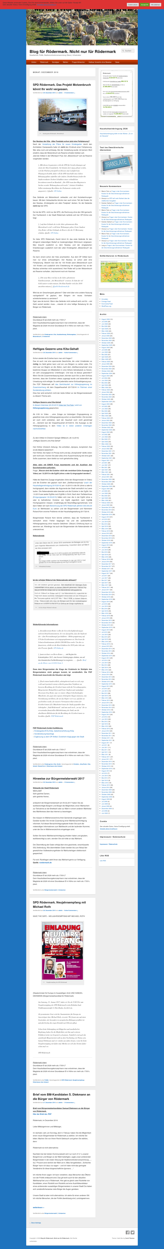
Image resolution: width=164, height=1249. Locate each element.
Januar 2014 (105, 674)
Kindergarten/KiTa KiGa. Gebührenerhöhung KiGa (54, 731)
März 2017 (105, 585)
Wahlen (65, 62)
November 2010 (107, 764)
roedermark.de (45, 862)
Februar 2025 (106, 361)
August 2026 (106, 319)
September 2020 (107, 486)
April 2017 (105, 583)
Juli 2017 (104, 576)
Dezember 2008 (107, 808)
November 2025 (107, 340)
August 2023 (106, 404)
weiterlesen (38, 1207)
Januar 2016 (105, 618)
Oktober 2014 (106, 653)
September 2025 (107, 345)
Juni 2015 (105, 634)
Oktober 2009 (106, 794)
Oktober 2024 (106, 371)
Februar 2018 (106, 559)
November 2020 (107, 481)
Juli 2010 (104, 773)
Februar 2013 (106, 700)
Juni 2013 (105, 691)
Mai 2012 (104, 721)
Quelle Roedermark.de (61, 286)
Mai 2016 (104, 608)
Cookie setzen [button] (132, 5)
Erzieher (76, 764)
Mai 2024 (104, 383)
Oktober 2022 (106, 427)
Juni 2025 (105, 352)
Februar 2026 (106, 333)
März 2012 (105, 726)
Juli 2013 (104, 688)
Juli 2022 (104, 434)
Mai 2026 (104, 326)
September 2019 (107, 514)
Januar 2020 (105, 505)
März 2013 (105, 698)
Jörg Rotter (83, 764)
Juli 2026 (104, 321)
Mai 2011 (104, 750)
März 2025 (105, 359)
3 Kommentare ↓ (69, 782)
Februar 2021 (106, 474)
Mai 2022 (104, 439)
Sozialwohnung (61, 334)
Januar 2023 (105, 420)
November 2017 (107, 566)
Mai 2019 (104, 524)
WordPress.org (106, 306)
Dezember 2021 (107, 451)
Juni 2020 (105, 493)
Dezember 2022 (107, 423)
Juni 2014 (105, 663)
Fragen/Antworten (78, 62)
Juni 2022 (105, 437)
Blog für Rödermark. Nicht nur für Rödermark (73, 51)
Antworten (46, 336)
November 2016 (107, 594)
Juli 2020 (104, 491)
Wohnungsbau (71, 334)
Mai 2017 (104, 580)
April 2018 (105, 554)
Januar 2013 (105, 703)
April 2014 (105, 667)
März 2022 (105, 444)
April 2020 (105, 498)
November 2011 (107, 735)
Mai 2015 (104, 637)
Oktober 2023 (106, 399)
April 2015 (105, 639)
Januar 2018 (105, 561)
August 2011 (106, 743)
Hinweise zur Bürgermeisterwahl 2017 (58, 778)
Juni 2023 (105, 409)
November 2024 (107, 369)
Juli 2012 (104, 717)
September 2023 (107, 401)
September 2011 (107, 740)
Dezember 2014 (107, 648)
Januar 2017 (105, 590)
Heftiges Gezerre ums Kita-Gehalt (56, 349)
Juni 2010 (105, 775)
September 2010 (107, 768)
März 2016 (105, 613)
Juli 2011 (104, 745)
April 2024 (105, 385)
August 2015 (106, 630)
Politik (46, 1080)
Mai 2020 (104, 496)
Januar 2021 (105, 477)
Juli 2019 (104, 519)
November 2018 (107, 538)
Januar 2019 (105, 533)
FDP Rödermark (57, 716)
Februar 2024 (106, 390)
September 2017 (107, 571)
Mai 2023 (104, 411)
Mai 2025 (104, 354)
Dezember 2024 (107, 366)
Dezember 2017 (107, 564)
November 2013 (107, 679)
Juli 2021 (104, 463)
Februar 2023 (106, 418)
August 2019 (106, 517)
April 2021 (105, 470)
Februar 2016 (106, 616)
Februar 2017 (106, 587)
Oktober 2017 (106, 568)
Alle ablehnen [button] (155, 5)
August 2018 (106, 545)
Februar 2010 (106, 785)
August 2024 (106, 376)
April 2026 (105, 329)
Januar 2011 (105, 759)
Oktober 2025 (106, 343)
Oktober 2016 (106, 597)
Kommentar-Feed (107, 304)
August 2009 (106, 799)
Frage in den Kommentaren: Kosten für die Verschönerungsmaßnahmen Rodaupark (116, 193)
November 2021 (107, 453)
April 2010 (105, 780)
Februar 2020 (106, 503)
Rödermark (44, 62)
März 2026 (105, 331)
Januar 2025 (105, 364)
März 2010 (105, 783)
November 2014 (107, 651)
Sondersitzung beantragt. (44, 733)
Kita (55, 334)
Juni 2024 (105, 380)
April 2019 (105, 526)
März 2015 (105, 641)
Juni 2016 (105, 606)
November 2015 (107, 623)
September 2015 (107, 627)
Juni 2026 (105, 324)
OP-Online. (58, 191)
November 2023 (107, 397)
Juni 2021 (105, 465)
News (117, 62)
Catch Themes (129, 1238)
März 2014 (105, 670)
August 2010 (106, 771)
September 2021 (107, 458)
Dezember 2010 (107, 761)
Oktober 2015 (106, 625)
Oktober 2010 (106, 766)
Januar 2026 (105, 336)
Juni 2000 (105, 813)
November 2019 (107, 510)
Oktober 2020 (106, 484)
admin (60, 93)
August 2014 (106, 658)
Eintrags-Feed (106, 301)
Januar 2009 (105, 806)
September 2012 (107, 712)
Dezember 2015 (107, 620)
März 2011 (105, 754)
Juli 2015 (104, 632)
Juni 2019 (105, 521)
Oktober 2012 (106, 710)
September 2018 (107, 543)
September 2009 (107, 797)
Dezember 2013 (107, 677)
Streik (59, 764)
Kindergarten (49, 334)
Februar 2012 (106, 728)
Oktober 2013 (106, 681)
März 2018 (105, 557)
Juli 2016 (104, 604)
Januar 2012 (105, 731)
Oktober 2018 (106, 540)
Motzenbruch (37, 336)
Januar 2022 (105, 449)
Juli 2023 (104, 406)
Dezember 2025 (107, 338)
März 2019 (105, 528)
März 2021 (105, 472)
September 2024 (107, 373)
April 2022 (105, 441)
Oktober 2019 (106, 512)
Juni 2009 (105, 804)
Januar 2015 (105, 646)
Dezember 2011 (107, 733)
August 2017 (106, 573)
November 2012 (107, 707)
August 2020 (106, 489)
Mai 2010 (104, 778)
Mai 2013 (104, 693)
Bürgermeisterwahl (51, 890)
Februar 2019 (106, 531)
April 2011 (105, 752)
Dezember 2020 (107, 479)
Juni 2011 (105, 747)
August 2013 (106, 686)
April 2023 (105, 413)
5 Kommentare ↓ (69, 93)
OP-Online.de (58, 648)
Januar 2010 (105, 787)
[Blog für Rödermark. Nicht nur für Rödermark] (82, 44)
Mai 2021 (104, 467)
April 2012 (105, 724)
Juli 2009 (104, 801)
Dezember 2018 (107, 536)
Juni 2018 (105, 550)
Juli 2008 (104, 811)
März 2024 (105, 387)
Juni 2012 (105, 719)
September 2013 (107, 684)
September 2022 (107, 430)
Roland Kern (42, 766)
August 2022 (106, 432)
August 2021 (106, 460)
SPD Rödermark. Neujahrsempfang (73, 1080)
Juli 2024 (104, 378)
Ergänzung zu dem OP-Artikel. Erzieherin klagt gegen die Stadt (59, 736)
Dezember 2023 (107, 394)
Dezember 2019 (107, 507)
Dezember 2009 (107, 790)
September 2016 (107, 599)
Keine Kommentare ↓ (71, 352)
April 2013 (105, 695)
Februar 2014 (106, 672)
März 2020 (105, 500)
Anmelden (105, 299)
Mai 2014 (104, 665)
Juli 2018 (104, 547)
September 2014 (107, 655)
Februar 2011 (106, 757)
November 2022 (107, 425)
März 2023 (105, 416)
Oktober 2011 (106, 738)
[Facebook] (128, 1232)
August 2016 (106, 601)
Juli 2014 (104, 660)
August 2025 (106, 347)
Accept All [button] (144, 5)
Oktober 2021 (106, 456)
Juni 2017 (105, 578)
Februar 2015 (106, 644)
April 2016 (105, 611)
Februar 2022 (106, 446)
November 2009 (107, 792)
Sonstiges (55, 62)
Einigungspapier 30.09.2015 (44, 497)
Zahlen (33, 62)
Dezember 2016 (107, 592)
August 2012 (106, 714)
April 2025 (105, 357)
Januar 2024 (105, 392)
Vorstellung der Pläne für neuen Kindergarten (62, 144)
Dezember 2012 (107, 705)
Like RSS (103, 861)
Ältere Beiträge (35, 1223)
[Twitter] (132, 1232)
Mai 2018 (104, 552)
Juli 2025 (104, 350)
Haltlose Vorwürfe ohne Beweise (100, 62)
